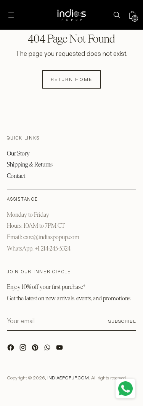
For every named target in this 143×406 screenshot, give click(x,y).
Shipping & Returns (30, 164)
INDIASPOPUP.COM (68, 378)
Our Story (18, 153)
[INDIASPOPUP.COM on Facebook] (11, 349)
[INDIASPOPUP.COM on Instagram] (23, 349)
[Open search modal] (116, 15)
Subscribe (122, 321)
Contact (16, 176)
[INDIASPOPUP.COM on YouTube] (60, 349)
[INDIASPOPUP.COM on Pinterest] (35, 349)
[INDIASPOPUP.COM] (72, 15)
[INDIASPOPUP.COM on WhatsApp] (48, 349)
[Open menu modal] (11, 15)
